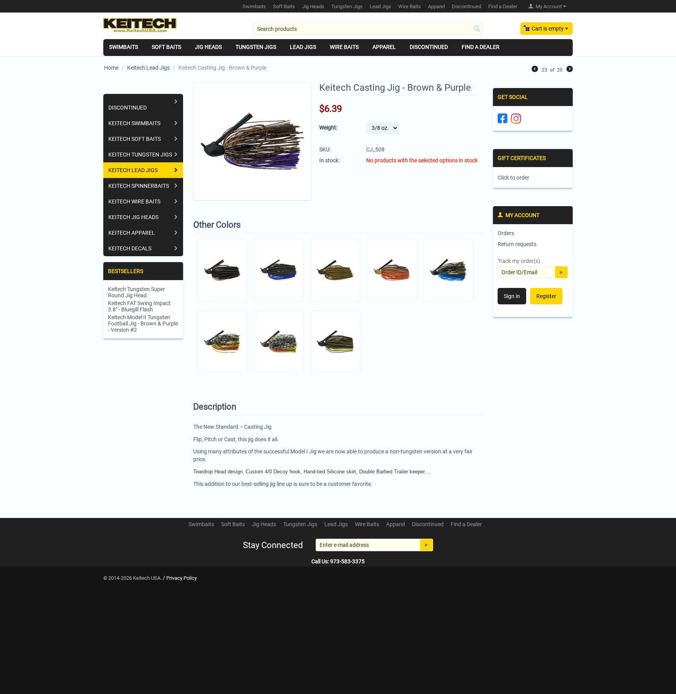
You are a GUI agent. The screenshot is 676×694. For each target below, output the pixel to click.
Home (111, 68)
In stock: (329, 160)
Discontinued (127, 107)
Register (546, 296)
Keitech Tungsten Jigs (140, 154)
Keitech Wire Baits (134, 201)
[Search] (477, 29)
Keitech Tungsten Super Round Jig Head (136, 292)
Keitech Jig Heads (133, 217)
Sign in (512, 296)
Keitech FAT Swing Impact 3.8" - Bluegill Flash (139, 306)
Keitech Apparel (131, 233)
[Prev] (535, 70)
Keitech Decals (129, 248)
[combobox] (368, 28)
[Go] (561, 272)
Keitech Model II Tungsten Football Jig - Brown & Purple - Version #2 (143, 323)
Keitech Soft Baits (134, 139)
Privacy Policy (181, 578)
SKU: (325, 149)
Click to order (513, 177)
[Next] (569, 70)
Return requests (517, 244)
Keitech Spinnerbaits (138, 186)
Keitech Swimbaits (134, 123)
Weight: (328, 127)
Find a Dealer (502, 6)
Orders (506, 233)
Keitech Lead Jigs (148, 68)
